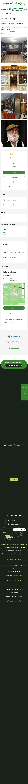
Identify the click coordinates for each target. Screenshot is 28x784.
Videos (24, 391)
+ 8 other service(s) (14, 166)
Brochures (24, 395)
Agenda (24, 399)
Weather (24, 387)
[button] (25, 3)
